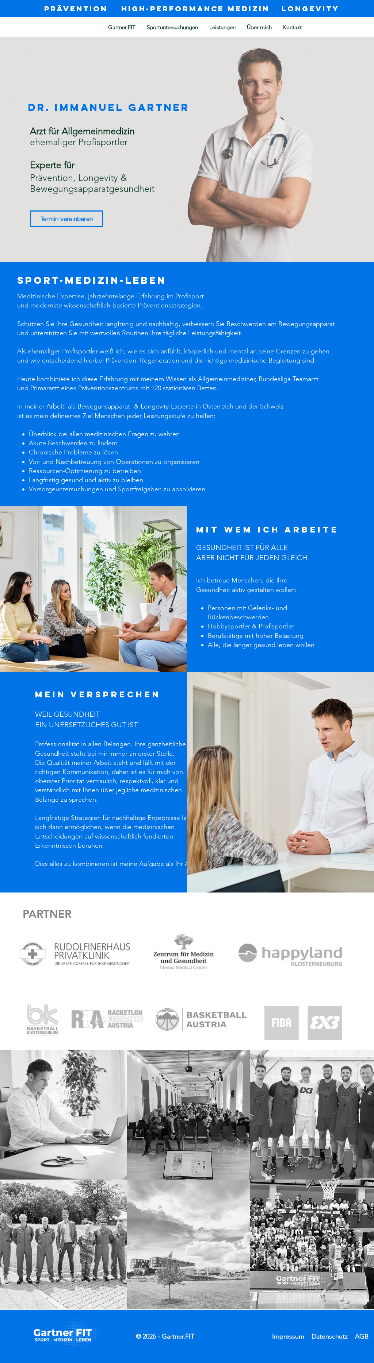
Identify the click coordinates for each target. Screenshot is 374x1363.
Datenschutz (330, 1336)
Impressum (288, 1336)
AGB (362, 1336)
